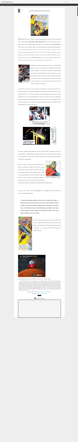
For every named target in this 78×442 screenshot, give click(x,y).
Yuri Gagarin (48, 49)
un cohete (20, 49)
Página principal (10, 4)
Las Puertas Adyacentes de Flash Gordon (39, 11)
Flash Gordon (38, 293)
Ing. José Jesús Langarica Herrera (45, 291)
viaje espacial (44, 293)
